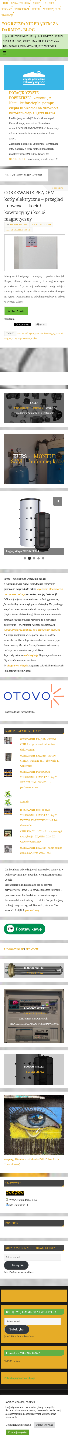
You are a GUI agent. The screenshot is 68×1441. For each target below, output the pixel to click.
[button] (57, 501)
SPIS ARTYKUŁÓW (20, 3)
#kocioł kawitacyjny (45, 333)
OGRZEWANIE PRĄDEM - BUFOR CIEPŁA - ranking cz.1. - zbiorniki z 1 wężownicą (39, 760)
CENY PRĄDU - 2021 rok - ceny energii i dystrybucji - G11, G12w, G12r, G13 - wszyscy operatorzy (41, 836)
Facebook (12, 1223)
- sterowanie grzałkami (34, 1013)
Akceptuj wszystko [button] (17, 1432)
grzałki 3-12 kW (34, 973)
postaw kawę (32, 910)
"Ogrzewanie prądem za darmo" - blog (30, 26)
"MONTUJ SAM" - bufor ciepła (34, 459)
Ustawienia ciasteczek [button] (18, 1424)
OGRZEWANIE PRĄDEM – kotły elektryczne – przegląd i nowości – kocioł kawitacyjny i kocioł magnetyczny (33, 206)
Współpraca (22, 9)
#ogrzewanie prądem (28, 338)
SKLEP (36, 3)
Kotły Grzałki (14, 229)
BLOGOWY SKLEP (14, 949)
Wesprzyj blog (51, 9)
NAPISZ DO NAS (17, 159)
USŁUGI (36, 9)
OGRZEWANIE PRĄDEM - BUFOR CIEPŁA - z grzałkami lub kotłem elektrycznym (38, 744)
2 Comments (58, 188)
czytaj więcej (16, 311)
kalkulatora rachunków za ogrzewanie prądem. (32, 630)
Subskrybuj (16, 1265)
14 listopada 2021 (41, 224)
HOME (5, 3)
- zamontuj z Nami (33, 103)
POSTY (27, 229)
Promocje (7, 15)
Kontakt (7, 9)
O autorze (49, 3)
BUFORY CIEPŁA (35, 1071)
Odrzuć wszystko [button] (44, 1424)
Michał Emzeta (19, 224)
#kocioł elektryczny (26, 333)
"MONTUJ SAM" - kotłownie (28, 408)
